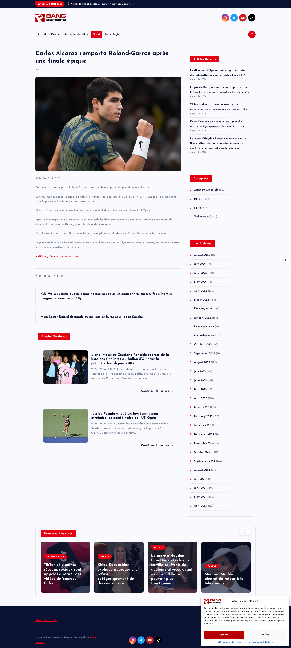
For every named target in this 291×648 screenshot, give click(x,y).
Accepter (224, 635)
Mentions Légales (46, 620)
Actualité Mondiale (76, 34)
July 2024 (200, 479)
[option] (65, 567)
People (55, 34)
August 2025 (202, 362)
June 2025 (200, 380)
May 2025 (200, 389)
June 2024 (200, 488)
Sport (96, 34)
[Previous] (242, 533)
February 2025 (203, 416)
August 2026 (202, 255)
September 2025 (204, 353)
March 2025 (201, 407)
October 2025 (203, 344)
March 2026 (201, 299)
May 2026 (200, 282)
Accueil (42, 34)
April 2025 (200, 398)
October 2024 (203, 452)
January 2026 (202, 318)
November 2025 (204, 335)
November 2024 (204, 443)
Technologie (112, 34)
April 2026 (200, 291)
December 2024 (204, 434)
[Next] (247, 533)
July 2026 (200, 264)
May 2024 (200, 497)
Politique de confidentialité (260, 642)
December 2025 (204, 326)
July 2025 (200, 371)
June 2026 (200, 273)
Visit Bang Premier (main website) (56, 256)
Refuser (265, 635)
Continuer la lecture (155, 391)
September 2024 (204, 461)
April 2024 (200, 505)
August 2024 (202, 470)
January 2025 (202, 425)
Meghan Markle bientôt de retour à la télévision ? (224, 579)
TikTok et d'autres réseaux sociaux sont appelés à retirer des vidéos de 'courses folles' (63, 574)
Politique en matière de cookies (231, 642)
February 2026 (203, 308)
